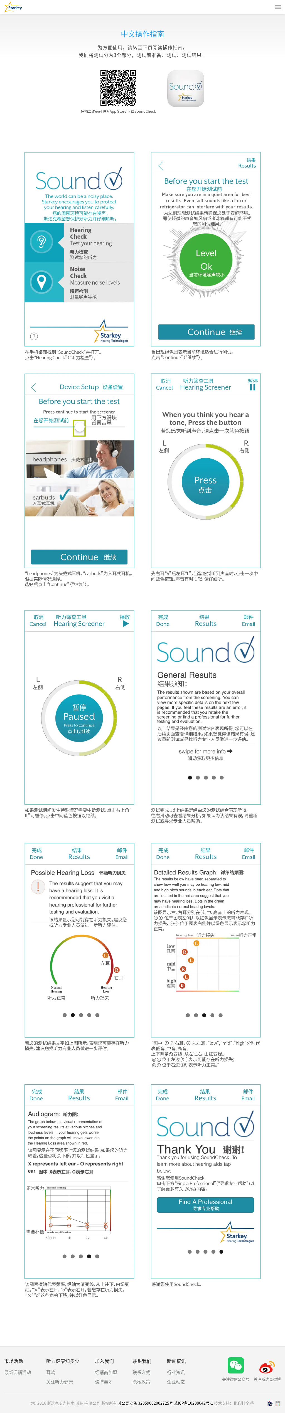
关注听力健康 (59, 1381)
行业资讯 (176, 1372)
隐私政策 (141, 1381)
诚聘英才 (104, 1381)
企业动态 (176, 1381)
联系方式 (141, 1372)
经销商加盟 (106, 1372)
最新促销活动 (17, 1372)
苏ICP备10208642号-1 (193, 1403)
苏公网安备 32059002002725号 (145, 1403)
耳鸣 (50, 1372)
